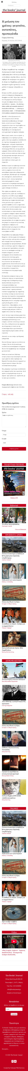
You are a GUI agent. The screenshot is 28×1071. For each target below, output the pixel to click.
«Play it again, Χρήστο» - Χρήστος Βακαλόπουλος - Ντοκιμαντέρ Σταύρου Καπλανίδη (13, 952)
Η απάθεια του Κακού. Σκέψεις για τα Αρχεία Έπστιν (13, 625)
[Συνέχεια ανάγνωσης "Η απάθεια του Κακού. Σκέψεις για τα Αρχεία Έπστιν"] (14, 615)
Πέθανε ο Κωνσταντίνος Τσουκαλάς (10, 748)
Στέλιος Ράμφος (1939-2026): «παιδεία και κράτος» (11, 797)
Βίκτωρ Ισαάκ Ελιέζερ (8, 775)
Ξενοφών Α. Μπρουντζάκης (9, 603)
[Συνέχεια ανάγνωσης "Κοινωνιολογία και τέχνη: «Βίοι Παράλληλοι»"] (14, 639)
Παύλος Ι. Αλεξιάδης (7, 581)
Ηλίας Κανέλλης (6, 751)
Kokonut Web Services (17, 1068)
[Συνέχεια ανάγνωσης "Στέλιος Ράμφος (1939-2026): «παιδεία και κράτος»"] (14, 787)
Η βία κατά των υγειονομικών (12, 580)
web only (10, 394)
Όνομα (4, 430)
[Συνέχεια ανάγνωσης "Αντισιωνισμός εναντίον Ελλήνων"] (14, 670)
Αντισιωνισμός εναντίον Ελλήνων (13, 679)
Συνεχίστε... (5, 1049)
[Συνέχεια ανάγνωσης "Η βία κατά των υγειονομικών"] (14, 571)
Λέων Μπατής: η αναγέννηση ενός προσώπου (14, 702)
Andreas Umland (6, 560)
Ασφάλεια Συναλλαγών (14, 993)
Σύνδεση (14, 2)
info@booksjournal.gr (14, 989)
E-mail (4, 439)
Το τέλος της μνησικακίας (10, 524)
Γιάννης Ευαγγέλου (7, 705)
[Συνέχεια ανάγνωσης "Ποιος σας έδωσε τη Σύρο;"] (14, 593)
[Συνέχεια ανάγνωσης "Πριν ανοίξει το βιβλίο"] (14, 912)
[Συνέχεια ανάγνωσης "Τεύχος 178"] (14, 481)
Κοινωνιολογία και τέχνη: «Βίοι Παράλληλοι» (12, 649)
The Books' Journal (7, 526)
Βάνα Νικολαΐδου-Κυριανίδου (10, 681)
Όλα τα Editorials (20, 529)
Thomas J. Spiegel (6, 628)
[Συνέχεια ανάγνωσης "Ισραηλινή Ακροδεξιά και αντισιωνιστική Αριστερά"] (14, 762)
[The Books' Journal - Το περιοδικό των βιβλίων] (14, 10)
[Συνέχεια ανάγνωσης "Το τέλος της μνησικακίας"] (14, 515)
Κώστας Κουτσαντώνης (8, 652)
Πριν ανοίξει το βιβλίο (9, 921)
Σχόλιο (4, 412)
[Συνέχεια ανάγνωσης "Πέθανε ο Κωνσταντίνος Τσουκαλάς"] (14, 738)
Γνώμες (4, 394)
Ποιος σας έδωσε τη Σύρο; (11, 602)
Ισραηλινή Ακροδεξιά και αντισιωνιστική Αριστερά (10, 773)
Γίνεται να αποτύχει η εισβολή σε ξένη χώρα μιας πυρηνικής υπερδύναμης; (13, 555)
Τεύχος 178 (14, 498)
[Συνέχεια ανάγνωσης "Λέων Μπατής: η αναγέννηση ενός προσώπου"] (14, 692)
